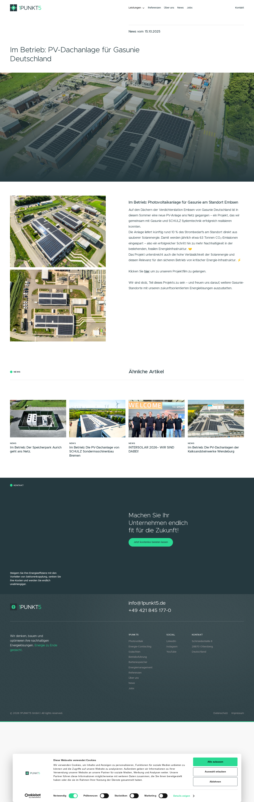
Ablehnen (215, 781)
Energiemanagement (140, 667)
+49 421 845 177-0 (150, 610)
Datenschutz (220, 713)
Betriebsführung (138, 657)
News (132, 683)
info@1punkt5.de (147, 603)
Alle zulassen (215, 761)
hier (147, 271)
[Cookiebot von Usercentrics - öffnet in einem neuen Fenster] (32, 796)
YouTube (171, 652)
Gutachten (134, 652)
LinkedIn (171, 641)
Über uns (134, 678)
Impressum (237, 713)
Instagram (172, 646)
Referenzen (135, 673)
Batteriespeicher (138, 662)
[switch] (104, 795)
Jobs (131, 688)
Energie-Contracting (140, 646)
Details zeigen (181, 796)
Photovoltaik (136, 641)
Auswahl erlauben (215, 771)
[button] (137, 8)
